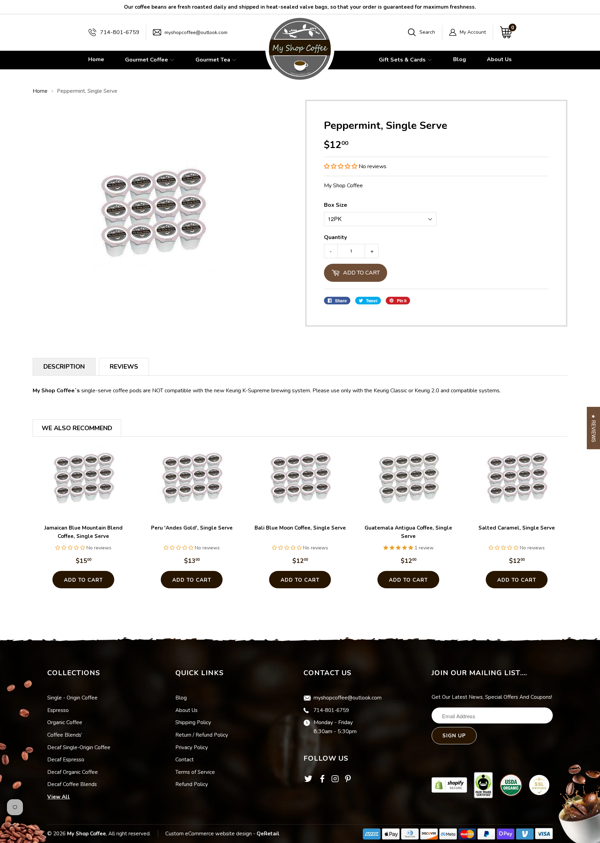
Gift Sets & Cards (403, 60)
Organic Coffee (64, 722)
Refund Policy (191, 784)
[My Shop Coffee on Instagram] (335, 781)
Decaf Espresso (65, 759)
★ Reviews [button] (593, 428)
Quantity (335, 237)
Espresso (58, 710)
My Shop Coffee (86, 833)
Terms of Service (195, 772)
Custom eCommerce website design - (211, 833)
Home (96, 59)
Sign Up (454, 735)
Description (64, 366)
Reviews (124, 366)
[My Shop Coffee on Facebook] (322, 781)
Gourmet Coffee (147, 60)
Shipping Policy (193, 722)
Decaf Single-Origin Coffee (78, 747)
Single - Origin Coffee (72, 697)
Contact (184, 759)
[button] (340, 166)
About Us (499, 59)
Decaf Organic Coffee (72, 772)
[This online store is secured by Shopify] (449, 784)
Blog (459, 59)
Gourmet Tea (213, 60)
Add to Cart (83, 579)
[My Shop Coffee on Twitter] (308, 782)
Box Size (335, 205)
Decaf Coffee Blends (72, 784)
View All (58, 796)
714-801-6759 (120, 32)
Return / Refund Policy (201, 734)
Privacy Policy (191, 747)
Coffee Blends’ (64, 734)
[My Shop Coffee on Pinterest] (348, 781)
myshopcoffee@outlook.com (196, 32)
